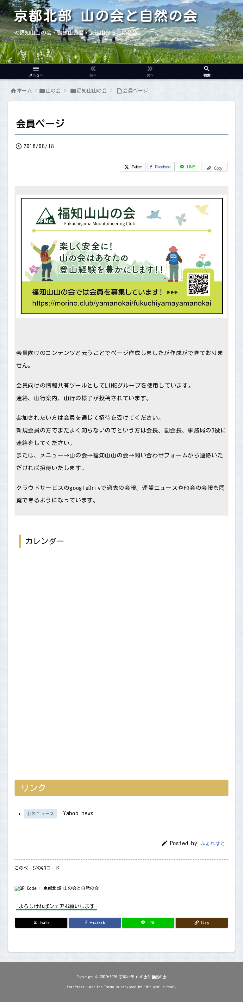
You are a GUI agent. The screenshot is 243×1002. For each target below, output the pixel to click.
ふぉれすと (213, 843)
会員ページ (135, 90)
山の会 (53, 90)
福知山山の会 (92, 90)
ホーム (24, 90)
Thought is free (159, 986)
